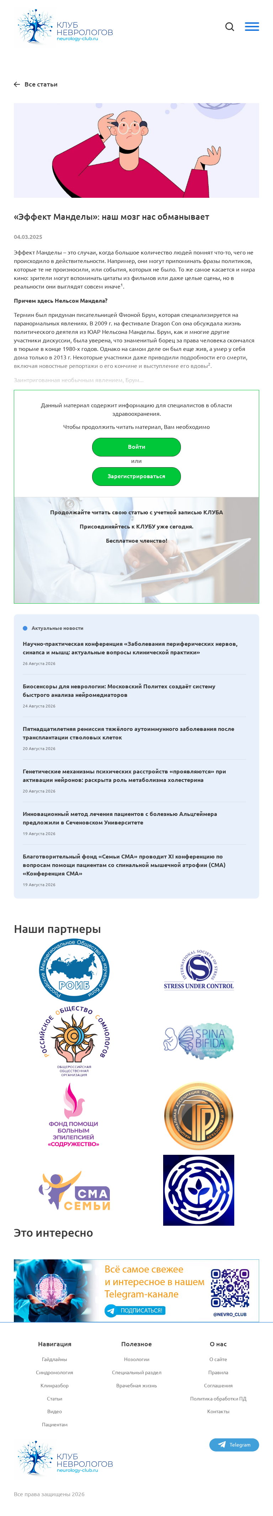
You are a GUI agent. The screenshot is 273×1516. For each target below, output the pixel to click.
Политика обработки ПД (218, 1399)
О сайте (218, 1359)
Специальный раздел (136, 1372)
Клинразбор (55, 1385)
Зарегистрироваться (136, 476)
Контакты (218, 1411)
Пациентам (55, 1424)
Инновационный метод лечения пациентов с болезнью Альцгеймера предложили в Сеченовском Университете (120, 818)
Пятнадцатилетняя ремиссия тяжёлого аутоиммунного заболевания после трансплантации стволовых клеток (128, 733)
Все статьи (41, 84)
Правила (218, 1372)
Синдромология (54, 1372)
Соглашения (218, 1385)
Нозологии (136, 1359)
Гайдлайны (54, 1359)
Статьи (54, 1399)
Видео (54, 1411)
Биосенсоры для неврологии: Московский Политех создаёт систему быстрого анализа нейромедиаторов (119, 690)
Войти (136, 446)
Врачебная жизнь (136, 1385)
